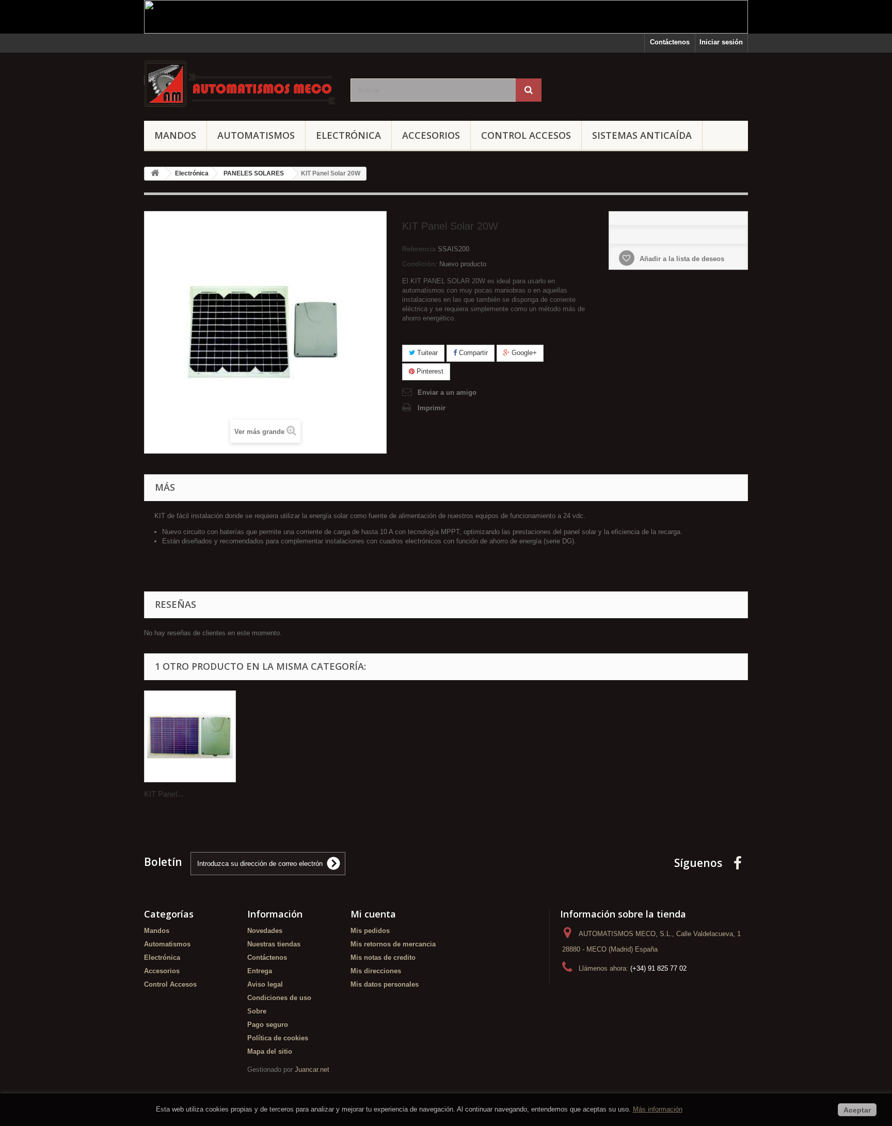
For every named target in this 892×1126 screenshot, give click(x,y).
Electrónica (348, 135)
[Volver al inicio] (155, 173)
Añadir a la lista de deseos (681, 259)
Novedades (264, 931)
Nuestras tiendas (273, 944)
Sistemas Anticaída (642, 135)
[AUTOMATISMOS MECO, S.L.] (239, 84)
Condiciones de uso (279, 998)
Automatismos (256, 135)
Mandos (175, 135)
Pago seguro (267, 1024)
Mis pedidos (370, 931)
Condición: (419, 264)
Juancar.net (312, 1069)
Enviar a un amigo (447, 392)
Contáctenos (670, 42)
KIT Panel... (163, 794)
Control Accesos (526, 135)
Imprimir (431, 408)
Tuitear (426, 353)
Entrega (259, 971)
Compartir (472, 353)
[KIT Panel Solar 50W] (190, 736)
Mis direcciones (376, 971)
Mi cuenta (373, 914)
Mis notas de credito (383, 957)
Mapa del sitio (269, 1051)
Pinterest (429, 371)
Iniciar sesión (721, 42)
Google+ (523, 353)
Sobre (256, 1011)
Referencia (419, 249)
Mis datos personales (385, 984)
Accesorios (431, 135)
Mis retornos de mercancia (393, 944)
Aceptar (857, 1110)
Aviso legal (265, 984)
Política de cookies (277, 1038)
